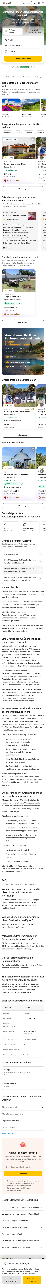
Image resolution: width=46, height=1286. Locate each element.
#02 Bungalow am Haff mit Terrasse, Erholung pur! (25, 411)
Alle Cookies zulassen (32, 1279)
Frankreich (8, 1075)
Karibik (6, 1087)
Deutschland (26, 114)
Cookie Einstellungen (11, 1279)
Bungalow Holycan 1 (12, 296)
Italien (27, 1072)
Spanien (22, 1072)
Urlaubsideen (11, 77)
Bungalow (40, 77)
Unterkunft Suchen (23, 58)
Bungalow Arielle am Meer (15, 164)
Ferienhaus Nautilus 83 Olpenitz (17, 474)
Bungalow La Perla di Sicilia (14, 215)
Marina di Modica (9, 212)
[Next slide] (42, 157)
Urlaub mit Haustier (26, 77)
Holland (5, 114)
